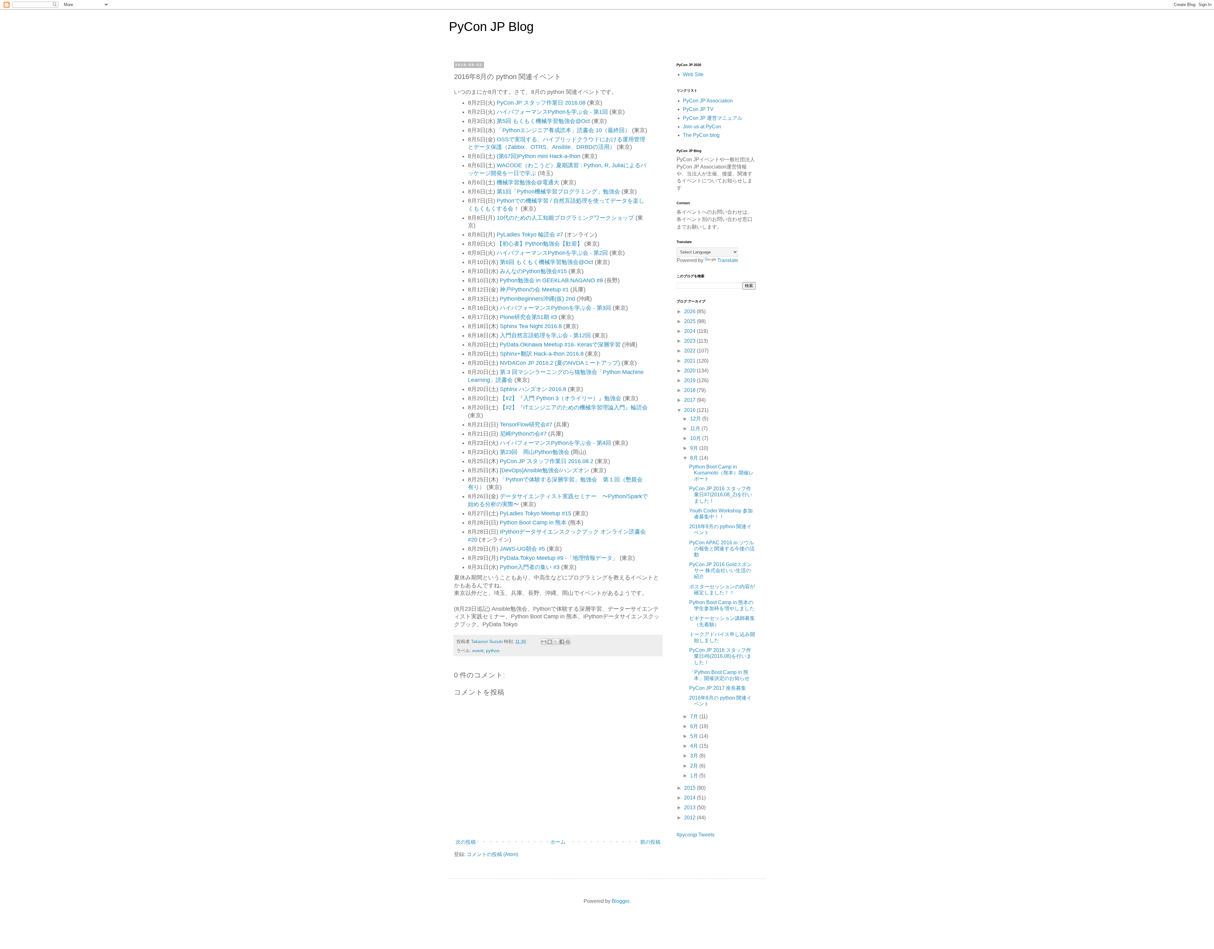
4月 (694, 746)
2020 (690, 370)
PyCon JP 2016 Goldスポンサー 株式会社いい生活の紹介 (720, 570)
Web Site (693, 74)
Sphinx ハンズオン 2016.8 (533, 389)
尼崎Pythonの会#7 (523, 434)
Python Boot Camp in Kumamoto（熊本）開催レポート (721, 472)
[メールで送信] (544, 642)
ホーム (558, 842)
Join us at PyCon (702, 126)
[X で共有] (556, 642)
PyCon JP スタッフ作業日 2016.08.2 (546, 461)
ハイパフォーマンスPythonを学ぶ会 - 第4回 (555, 443)
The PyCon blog (701, 135)
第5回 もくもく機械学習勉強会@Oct (543, 121)
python (493, 650)
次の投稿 (466, 842)
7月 (694, 716)
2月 (694, 765)
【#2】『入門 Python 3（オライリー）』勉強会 (560, 398)
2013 (690, 807)
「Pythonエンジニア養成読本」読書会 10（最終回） (563, 130)
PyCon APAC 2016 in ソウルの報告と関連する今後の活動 (722, 548)
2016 (690, 410)
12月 (696, 418)
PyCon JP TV (698, 109)
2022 (690, 350)
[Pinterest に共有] (568, 642)
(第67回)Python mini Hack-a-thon (538, 156)
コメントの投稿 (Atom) (492, 854)
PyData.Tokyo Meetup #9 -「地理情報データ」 (559, 558)
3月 (694, 755)
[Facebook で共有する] (562, 642)
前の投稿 (650, 842)
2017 (690, 400)
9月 (694, 448)
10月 (696, 438)
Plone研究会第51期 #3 (528, 317)
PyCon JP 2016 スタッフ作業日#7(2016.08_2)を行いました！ (720, 494)
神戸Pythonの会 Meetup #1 (534, 289)
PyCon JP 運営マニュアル (712, 118)
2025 (690, 321)
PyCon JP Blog (491, 27)
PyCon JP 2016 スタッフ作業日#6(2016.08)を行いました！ (720, 656)
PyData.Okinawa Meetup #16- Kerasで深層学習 (560, 344)
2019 (690, 380)
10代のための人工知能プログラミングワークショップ (565, 218)
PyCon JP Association (708, 100)
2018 (690, 390)
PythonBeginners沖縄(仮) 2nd (537, 299)
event (477, 650)
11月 (696, 428)
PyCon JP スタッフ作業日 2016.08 (541, 103)
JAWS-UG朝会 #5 (522, 549)
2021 (690, 361)
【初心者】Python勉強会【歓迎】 (540, 244)
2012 (690, 817)
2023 (690, 341)
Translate (727, 260)
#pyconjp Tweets (695, 834)
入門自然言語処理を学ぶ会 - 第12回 (545, 335)
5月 (694, 736)
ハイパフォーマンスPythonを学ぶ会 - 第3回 (555, 308)
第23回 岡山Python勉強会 (534, 452)
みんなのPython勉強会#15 (533, 271)
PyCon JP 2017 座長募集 (717, 688)
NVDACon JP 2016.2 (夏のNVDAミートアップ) (560, 363)
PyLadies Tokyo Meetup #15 (535, 513)
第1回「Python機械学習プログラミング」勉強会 (558, 191)
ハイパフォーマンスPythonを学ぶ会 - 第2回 (552, 253)
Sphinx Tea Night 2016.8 (531, 326)
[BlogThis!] (550, 642)
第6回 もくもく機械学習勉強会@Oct (546, 262)
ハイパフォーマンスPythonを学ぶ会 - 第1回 (552, 112)
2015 (690, 788)
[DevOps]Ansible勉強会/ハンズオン (544, 470)
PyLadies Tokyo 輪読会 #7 (530, 234)
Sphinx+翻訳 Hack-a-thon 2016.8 (542, 354)
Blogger (620, 901)
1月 (694, 775)
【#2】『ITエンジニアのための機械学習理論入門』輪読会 (574, 407)
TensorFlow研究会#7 (526, 424)
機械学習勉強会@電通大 (528, 182)
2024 (690, 331)
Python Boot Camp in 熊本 (533, 522)
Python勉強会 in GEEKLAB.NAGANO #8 (551, 280)
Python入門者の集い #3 (530, 567)
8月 (694, 458)
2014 (690, 797)
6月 (694, 726)
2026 (690, 311)
